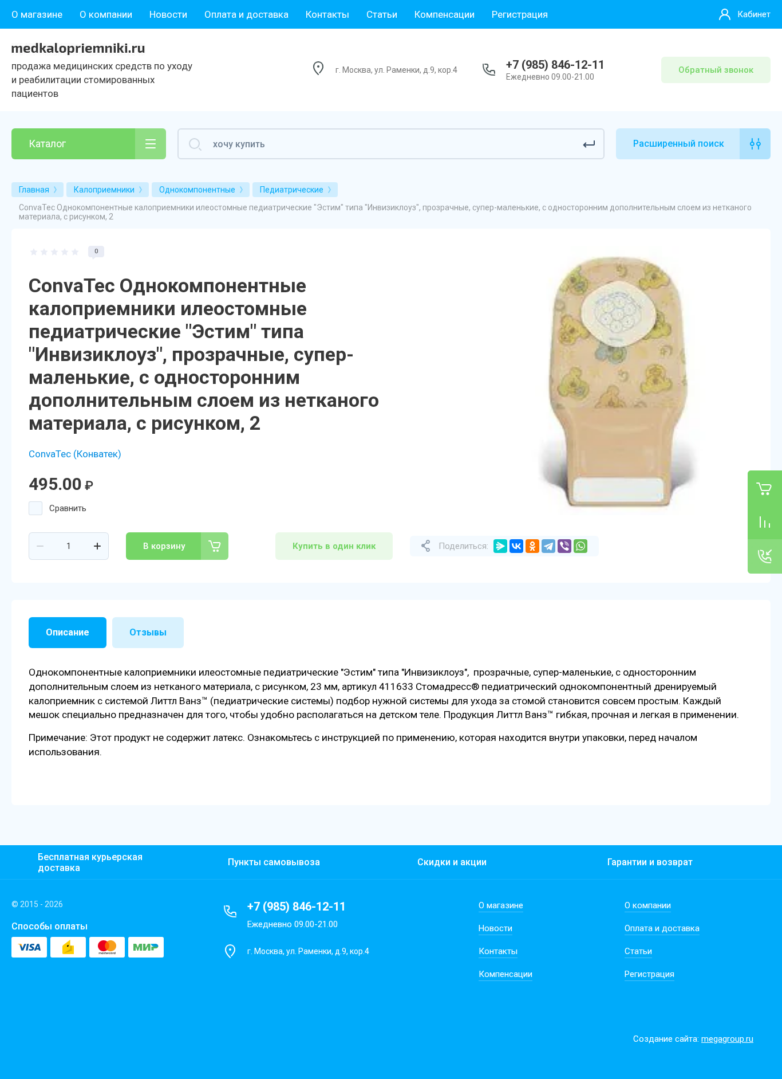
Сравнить (67, 508)
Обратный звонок (715, 70)
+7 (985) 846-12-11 (555, 65)
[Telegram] (548, 546)
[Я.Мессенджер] (500, 546)
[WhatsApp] (580, 546)
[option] (618, 380)
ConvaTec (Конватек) (75, 454)
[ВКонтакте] (516, 546)
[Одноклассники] (532, 546)
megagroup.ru (727, 1039)
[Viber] (564, 546)
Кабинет (754, 14)
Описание (67, 632)
